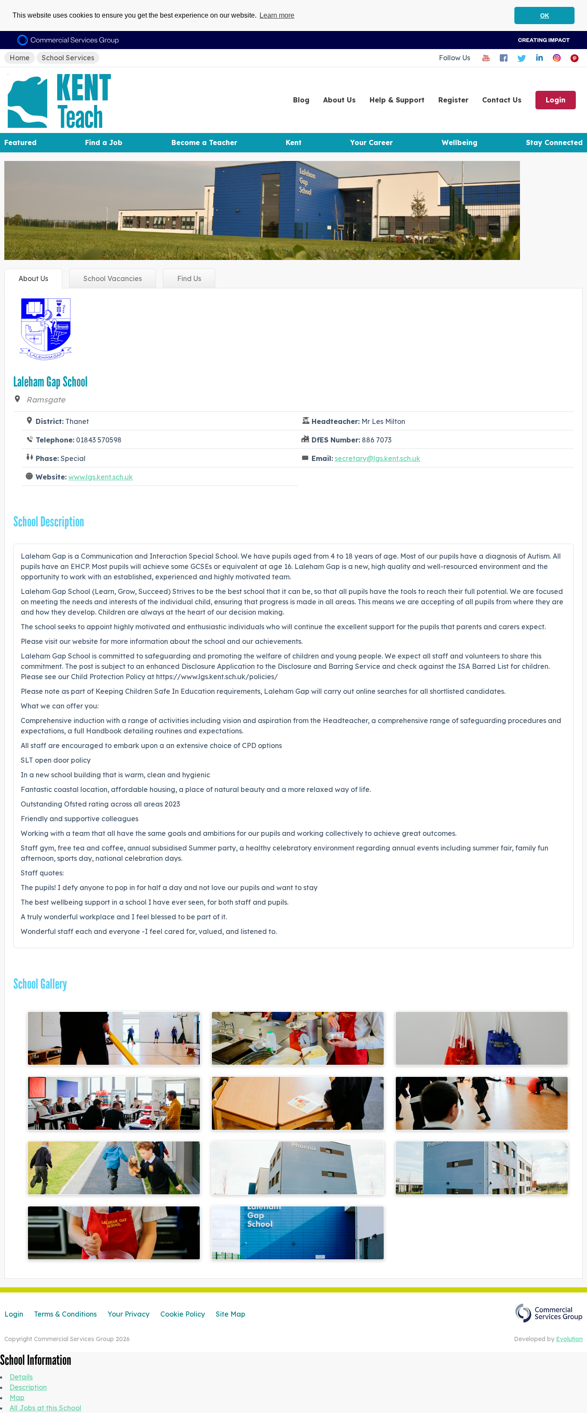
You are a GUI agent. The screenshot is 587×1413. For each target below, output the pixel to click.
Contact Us (502, 100)
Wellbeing (459, 142)
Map (16, 1397)
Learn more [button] (277, 15)
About (339, 100)
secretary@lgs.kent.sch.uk (377, 458)
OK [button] (544, 15)
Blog (301, 100)
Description (28, 1387)
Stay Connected (554, 142)
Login (556, 100)
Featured (20, 142)
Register (453, 100)
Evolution (569, 1339)
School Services (68, 57)
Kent (294, 142)
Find (189, 278)
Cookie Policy (182, 1314)
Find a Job (103, 142)
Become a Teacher (204, 142)
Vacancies (112, 278)
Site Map (230, 1314)
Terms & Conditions (65, 1314)
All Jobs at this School (45, 1408)
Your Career (371, 142)
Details (21, 1377)
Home (19, 57)
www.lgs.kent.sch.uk (100, 477)
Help (397, 100)
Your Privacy (128, 1314)
